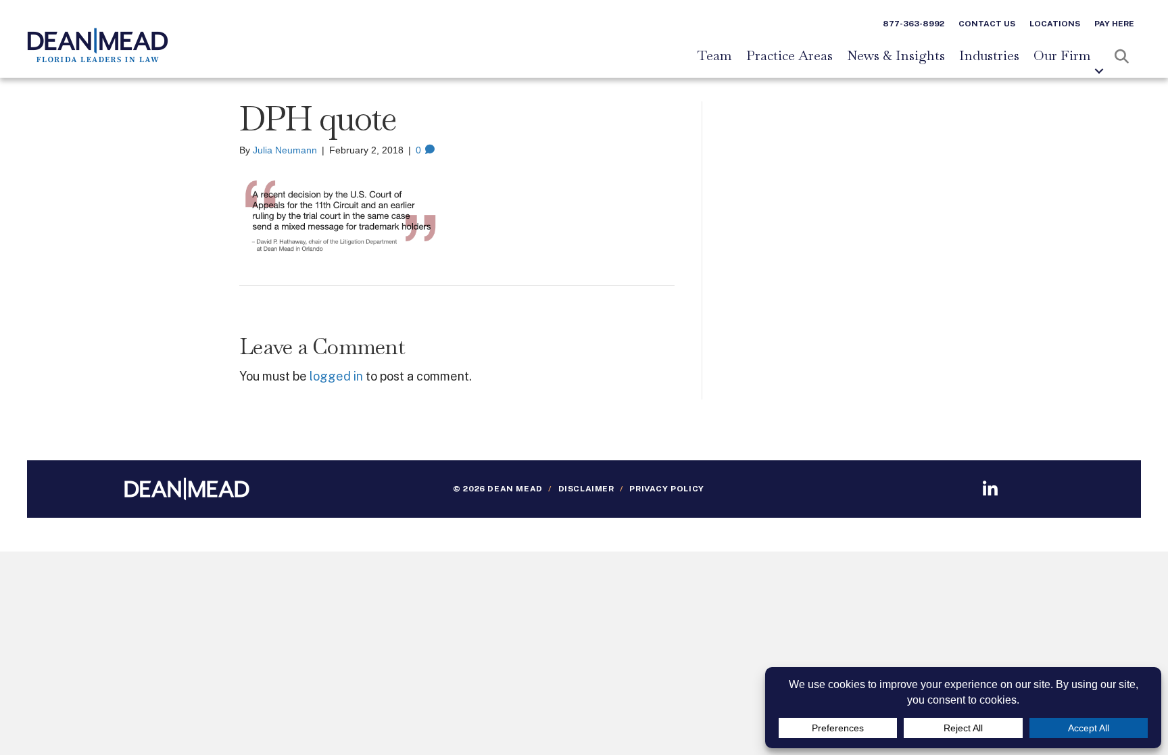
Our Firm (1062, 56)
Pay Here (1114, 23)
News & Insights (896, 56)
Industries (989, 56)
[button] (1099, 71)
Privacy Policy (666, 488)
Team (714, 56)
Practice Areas (789, 56)
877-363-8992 (913, 23)
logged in (336, 376)
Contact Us (986, 23)
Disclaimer (586, 488)
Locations (1054, 23)
